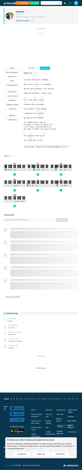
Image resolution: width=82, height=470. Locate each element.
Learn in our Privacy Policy (34, 448)
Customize (60, 454)
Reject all (41, 454)
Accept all (22, 454)
